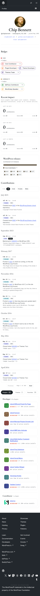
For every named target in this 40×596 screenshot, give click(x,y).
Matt (4, 555)
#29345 (14, 359)
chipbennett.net (10, 37)
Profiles (4, 8)
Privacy (4, 529)
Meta (26, 189)
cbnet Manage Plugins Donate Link (22, 421)
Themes (18, 392)
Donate (24, 542)
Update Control (15, 484)
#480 (14, 220)
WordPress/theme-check (28, 205)
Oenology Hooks (15, 476)
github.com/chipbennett (26, 37)
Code (13, 189)
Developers (6, 542)
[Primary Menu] (35, 8)
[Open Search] (31, 3)
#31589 (14, 378)
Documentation (7, 539)
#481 (14, 205)
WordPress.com (8, 552)
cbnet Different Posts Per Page (20, 404)
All (8, 189)
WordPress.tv (7, 545)
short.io (12, 501)
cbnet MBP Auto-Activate (18, 430)
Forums (20, 189)
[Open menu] (37, 3)
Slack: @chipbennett (20, 39)
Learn (4, 535)
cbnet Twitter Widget (17, 467)
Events (22, 539)
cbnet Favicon (15, 413)
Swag (23, 545)
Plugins (6, 392)
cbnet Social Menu (16, 458)
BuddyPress (7, 562)
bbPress (6, 559)
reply (10, 261)
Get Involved (25, 535)
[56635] (14, 241)
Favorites (31, 392)
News (4, 522)
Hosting (4, 525)
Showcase (24, 518)
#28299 (14, 346)
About (4, 518)
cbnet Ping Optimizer (17, 449)
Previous (10, 385)
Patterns (23, 529)
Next (30, 385)
